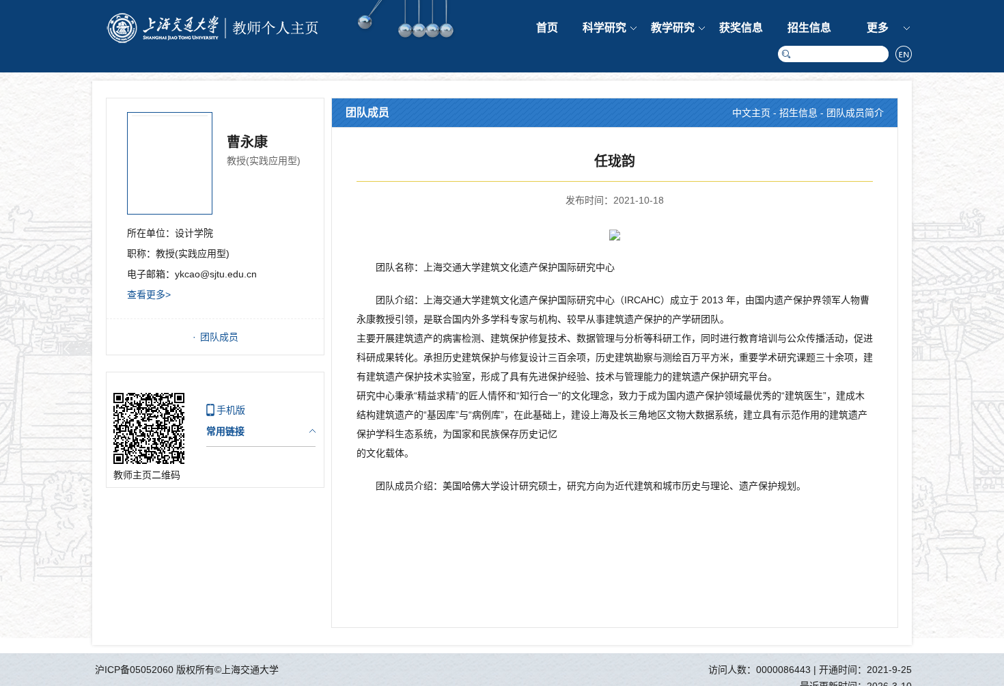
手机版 (231, 409)
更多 (878, 27)
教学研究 (673, 27)
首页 (547, 27)
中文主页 (751, 112)
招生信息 (809, 27)
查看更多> (149, 294)
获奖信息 (741, 27)
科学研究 (604, 27)
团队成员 (219, 336)
